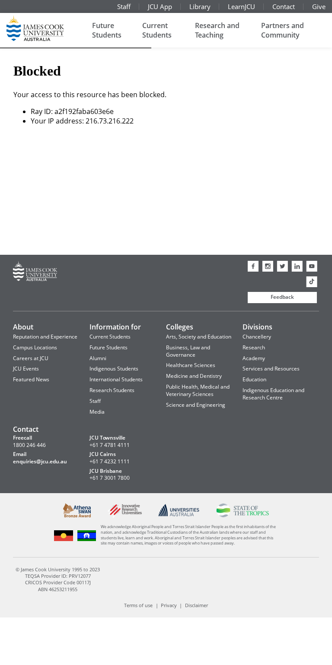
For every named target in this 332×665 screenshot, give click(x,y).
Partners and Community (282, 30)
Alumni (97, 358)
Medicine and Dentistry (194, 376)
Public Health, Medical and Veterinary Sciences (198, 390)
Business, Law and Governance (188, 351)
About (23, 327)
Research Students (111, 390)
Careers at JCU (30, 358)
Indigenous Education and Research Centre (273, 393)
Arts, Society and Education (198, 336)
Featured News (31, 379)
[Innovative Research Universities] (124, 516)
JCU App (160, 6)
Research (254, 347)
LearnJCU (241, 6)
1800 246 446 (29, 445)
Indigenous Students (113, 368)
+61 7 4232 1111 (109, 461)
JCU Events (26, 368)
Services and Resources (271, 368)
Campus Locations (35, 347)
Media (97, 411)
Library (200, 6)
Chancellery (257, 336)
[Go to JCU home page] (35, 272)
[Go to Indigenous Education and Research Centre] (63, 540)
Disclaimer (196, 605)
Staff (124, 6)
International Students (116, 379)
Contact (283, 6)
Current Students (157, 30)
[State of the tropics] (242, 515)
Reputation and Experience (45, 336)
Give (319, 6)
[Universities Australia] (179, 514)
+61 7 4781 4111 (109, 445)
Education (254, 379)
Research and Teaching (217, 30)
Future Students (106, 30)
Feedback (282, 297)
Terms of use (138, 605)
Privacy (169, 605)
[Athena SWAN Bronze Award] (77, 515)
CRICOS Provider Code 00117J (58, 582)
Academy (254, 358)
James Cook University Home (45, 28)
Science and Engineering (195, 404)
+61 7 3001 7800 (109, 478)
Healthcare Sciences (190, 365)
